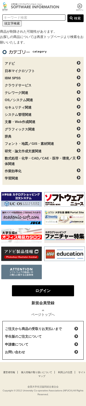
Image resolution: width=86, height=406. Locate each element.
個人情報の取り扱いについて (36, 372)
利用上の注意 (65, 372)
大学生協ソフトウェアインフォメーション (31, 6)
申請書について (16, 344)
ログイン (79, 7)
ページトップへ (43, 314)
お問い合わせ (15, 352)
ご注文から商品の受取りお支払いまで (33, 329)
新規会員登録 (43, 303)
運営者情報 (9, 372)
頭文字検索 (12, 23)
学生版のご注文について (23, 336)
